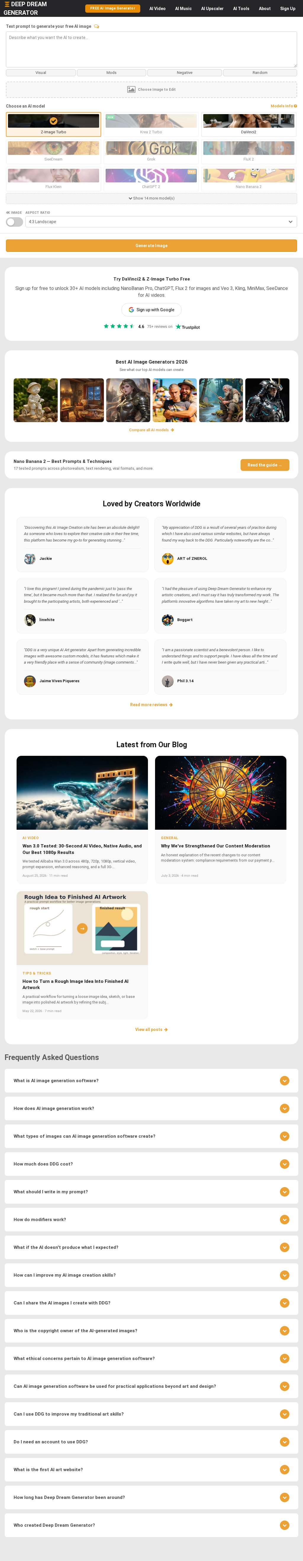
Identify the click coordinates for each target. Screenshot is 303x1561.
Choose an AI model (25, 106)
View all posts (148, 1029)
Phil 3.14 (185, 681)
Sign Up (287, 8)
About (265, 8)
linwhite (46, 619)
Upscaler (212, 8)
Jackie (45, 558)
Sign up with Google (155, 309)
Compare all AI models (149, 430)
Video (157, 8)
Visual (41, 72)
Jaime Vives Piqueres (59, 681)
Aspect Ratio (37, 213)
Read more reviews (148, 704)
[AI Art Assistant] (96, 26)
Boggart (185, 619)
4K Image (14, 213)
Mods (112, 72)
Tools (241, 8)
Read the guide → (265, 465)
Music (183, 8)
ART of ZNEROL (192, 558)
